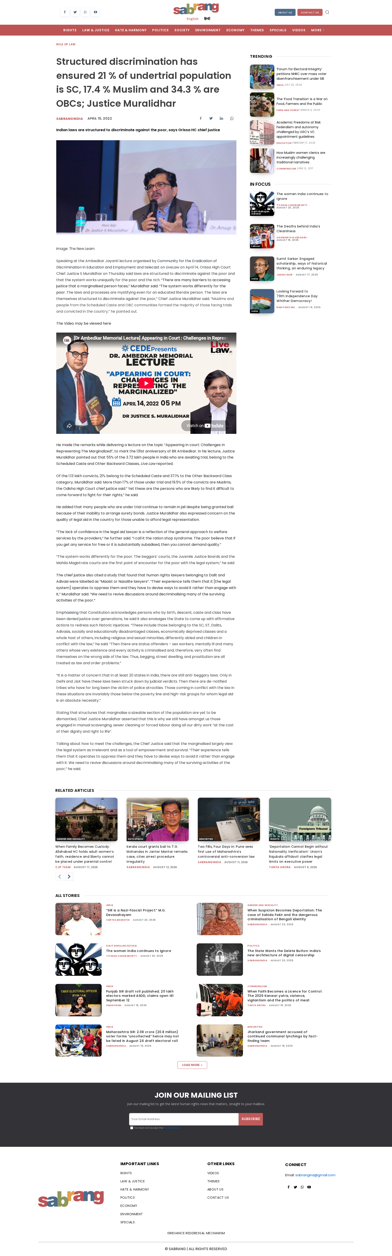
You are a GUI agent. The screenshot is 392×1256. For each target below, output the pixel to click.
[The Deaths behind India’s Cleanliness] (262, 236)
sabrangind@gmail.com (315, 1175)
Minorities (206, 839)
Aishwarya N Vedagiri (292, 237)
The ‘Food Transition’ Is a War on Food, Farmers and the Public (302, 101)
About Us (285, 12)
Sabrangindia (69, 118)
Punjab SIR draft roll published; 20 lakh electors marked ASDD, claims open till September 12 (140, 995)
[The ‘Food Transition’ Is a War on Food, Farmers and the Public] (262, 104)
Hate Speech (135, 839)
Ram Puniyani (286, 307)
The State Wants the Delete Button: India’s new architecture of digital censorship (284, 953)
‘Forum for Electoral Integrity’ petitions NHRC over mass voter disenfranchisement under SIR (301, 74)
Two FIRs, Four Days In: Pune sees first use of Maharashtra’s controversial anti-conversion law (226, 851)
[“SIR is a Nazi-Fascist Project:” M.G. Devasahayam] (78, 919)
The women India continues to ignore (138, 951)
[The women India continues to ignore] (262, 204)
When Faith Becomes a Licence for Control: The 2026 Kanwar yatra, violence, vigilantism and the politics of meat (284, 995)
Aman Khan (113, 1005)
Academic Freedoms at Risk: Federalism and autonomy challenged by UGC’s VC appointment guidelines (299, 129)
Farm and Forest (288, 110)
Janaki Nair (285, 274)
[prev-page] (59, 877)
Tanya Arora (280, 867)
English (192, 18)
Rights (274, 839)
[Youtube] (95, 12)
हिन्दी (207, 18)
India (280, 85)
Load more (191, 1065)
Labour (255, 246)
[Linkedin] (221, 118)
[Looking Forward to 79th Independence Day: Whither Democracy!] (262, 301)
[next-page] (69, 877)
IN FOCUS (260, 184)
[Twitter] (75, 12)
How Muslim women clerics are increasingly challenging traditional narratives (301, 157)
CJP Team (63, 867)
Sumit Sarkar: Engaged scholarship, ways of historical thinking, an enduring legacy (302, 263)
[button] (327, 12)
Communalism (286, 169)
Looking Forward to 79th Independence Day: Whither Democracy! (297, 296)
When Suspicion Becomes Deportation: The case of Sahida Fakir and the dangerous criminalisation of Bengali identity (284, 914)
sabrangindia (138, 867)
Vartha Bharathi (118, 920)
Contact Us (310, 12)
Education (284, 143)
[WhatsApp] (85, 12)
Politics (253, 945)
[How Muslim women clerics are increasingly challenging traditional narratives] (262, 160)
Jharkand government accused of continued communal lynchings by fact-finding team (282, 1036)
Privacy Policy (171, 1128)
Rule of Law (65, 44)
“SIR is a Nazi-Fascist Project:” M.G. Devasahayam (136, 912)
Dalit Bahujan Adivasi (260, 212)
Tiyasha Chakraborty (292, 205)
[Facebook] (65, 12)
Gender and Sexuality (71, 839)
